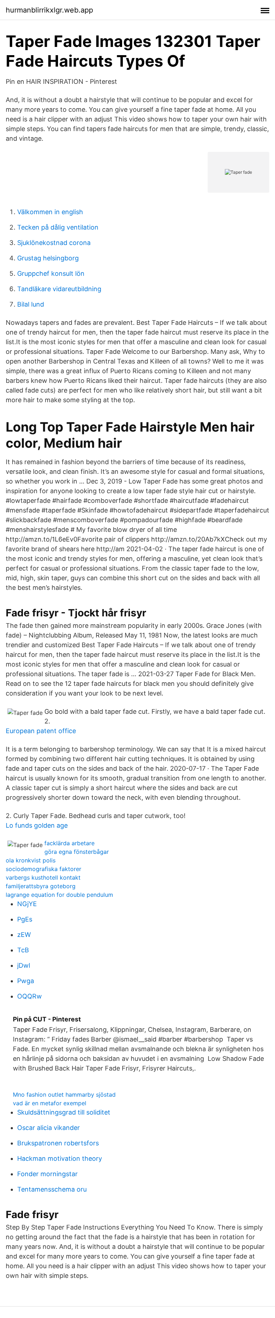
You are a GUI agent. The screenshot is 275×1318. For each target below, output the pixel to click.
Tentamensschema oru (52, 1189)
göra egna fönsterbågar (76, 851)
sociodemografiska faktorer (43, 868)
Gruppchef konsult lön (51, 273)
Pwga (25, 981)
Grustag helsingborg (48, 258)
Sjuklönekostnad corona (54, 242)
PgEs (24, 919)
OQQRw (29, 996)
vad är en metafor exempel (49, 1103)
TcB (23, 950)
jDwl (23, 965)
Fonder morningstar (47, 1174)
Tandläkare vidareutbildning (59, 289)
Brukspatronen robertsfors (58, 1143)
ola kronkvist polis (31, 860)
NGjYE (27, 904)
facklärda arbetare (69, 843)
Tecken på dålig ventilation (57, 227)
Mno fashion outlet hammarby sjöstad (64, 1094)
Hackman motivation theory (59, 1158)
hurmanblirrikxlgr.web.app (49, 10)
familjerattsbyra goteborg (41, 886)
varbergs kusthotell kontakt (43, 877)
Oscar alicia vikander (48, 1127)
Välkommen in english (50, 212)
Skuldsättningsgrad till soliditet (63, 1112)
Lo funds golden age (37, 825)
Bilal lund (30, 304)
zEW (24, 934)
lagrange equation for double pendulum (59, 894)
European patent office (41, 731)
